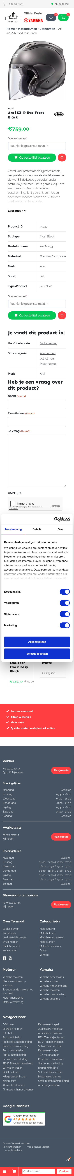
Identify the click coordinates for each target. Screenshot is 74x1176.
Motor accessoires (50, 946)
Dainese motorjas (48, 1050)
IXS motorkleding (12, 1067)
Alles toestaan (37, 641)
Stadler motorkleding (50, 1063)
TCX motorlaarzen (48, 1054)
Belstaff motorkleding (15, 1059)
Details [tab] (37, 529)
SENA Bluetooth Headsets (18, 1063)
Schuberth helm (12, 1037)
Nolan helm (9, 1080)
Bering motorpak (48, 1067)
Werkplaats (9, 933)
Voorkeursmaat (17, 138)
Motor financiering (13, 997)
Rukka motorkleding (14, 1054)
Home (10, 29)
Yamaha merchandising (53, 985)
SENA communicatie (50, 1046)
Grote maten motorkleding (53, 1080)
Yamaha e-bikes (49, 981)
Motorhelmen (27, 29)
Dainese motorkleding (15, 1046)
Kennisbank (9, 950)
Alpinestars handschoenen (18, 1089)
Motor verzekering (13, 1002)
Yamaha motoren (13, 977)
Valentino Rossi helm (50, 1072)
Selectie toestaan (37, 653)
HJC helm (8, 1033)
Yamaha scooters (50, 998)
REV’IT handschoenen (51, 1041)
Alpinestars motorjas (50, 1033)
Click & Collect (11, 946)
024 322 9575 (16, 3)
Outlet (43, 950)
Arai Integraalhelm (49, 1085)
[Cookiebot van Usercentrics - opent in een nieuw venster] (54, 519)
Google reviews (13, 1150)
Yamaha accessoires (52, 977)
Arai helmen (48, 353)
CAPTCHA (15, 493)
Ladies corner (11, 928)
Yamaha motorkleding (52, 994)
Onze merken (10, 941)
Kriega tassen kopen (14, 1076)
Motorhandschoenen (52, 937)
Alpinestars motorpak (50, 1028)
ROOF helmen (11, 1072)
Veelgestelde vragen (15, 937)
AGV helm (9, 1024)
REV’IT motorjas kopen (51, 1037)
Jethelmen (47, 29)
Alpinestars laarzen (14, 1085)
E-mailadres (21, 413)
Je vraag (18, 431)
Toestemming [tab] (13, 529)
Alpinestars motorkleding (17, 1041)
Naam (17, 396)
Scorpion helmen (12, 1028)
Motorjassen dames (49, 1076)
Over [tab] (61, 529)
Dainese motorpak (48, 1024)
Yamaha (44, 954)
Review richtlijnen (12, 1146)
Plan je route (61, 770)
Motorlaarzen (47, 941)
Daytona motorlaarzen (51, 1059)
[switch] (65, 603)
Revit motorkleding (13, 1050)
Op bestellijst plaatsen (34, 157)
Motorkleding (47, 928)
